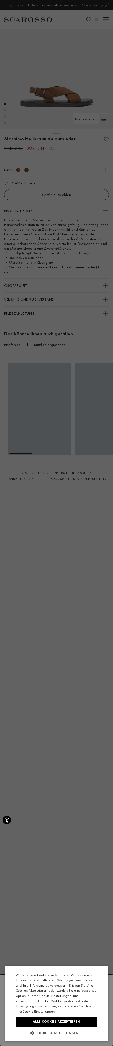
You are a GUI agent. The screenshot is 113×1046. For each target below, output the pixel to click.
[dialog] (56, 523)
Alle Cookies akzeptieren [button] (56, 1021)
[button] (56, 1033)
